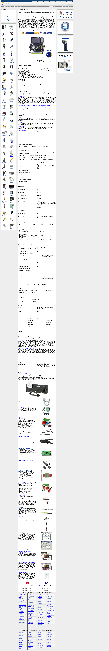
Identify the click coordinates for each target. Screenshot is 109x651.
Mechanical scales (30, 646)
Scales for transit (49, 632)
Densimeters (20, 617)
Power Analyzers (40, 614)
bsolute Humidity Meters (22, 594)
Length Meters (30, 614)
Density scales (20, 642)
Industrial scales (30, 636)
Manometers (30, 618)
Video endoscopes (49, 622)
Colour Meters (21, 611)
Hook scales (29, 632)
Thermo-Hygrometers (50, 606)
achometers (49, 604)
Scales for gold (40, 646)
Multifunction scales (30, 648)
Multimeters (11, 35)
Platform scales (40, 637)
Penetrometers (40, 611)
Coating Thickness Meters (22, 608)
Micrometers (39, 599)
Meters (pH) (39, 595)
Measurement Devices (31, 619)
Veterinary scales (49, 642)
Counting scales (21, 640)
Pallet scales (39, 633)
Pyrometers (39, 615)
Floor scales (20, 646)
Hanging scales (21, 648)
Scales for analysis (40, 643)
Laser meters (30, 612)
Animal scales (20, 633)
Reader (39, 620)
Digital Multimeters (21, 616)
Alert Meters (20, 595)
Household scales (30, 633)
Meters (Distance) (30, 623)
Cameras (20, 606)
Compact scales (21, 639)
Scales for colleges (40, 644)
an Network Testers (31, 610)
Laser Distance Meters (31, 611)
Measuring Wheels (30, 622)
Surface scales (49, 637)
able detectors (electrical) (22, 605)
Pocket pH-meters (40, 613)
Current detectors (21, 613)
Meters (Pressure (40, 597)
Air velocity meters (21, 596)
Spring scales (49, 636)
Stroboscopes (49, 601)
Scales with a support (50, 633)
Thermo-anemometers (50, 605)
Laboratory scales (30, 642)
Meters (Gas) (39, 594)
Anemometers (20, 601)
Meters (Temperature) (40, 598)
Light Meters (30, 615)
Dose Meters (20, 619)
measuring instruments (38, 585)
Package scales (39, 632)
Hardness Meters (30, 601)
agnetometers (30, 617)
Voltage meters (49, 623)
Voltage (23, 618)
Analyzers (20, 597)
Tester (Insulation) (49, 610)
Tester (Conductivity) (50, 608)
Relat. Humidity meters (41, 623)
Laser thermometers (30, 613)
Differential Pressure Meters (22, 615)
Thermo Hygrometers (4, 55)
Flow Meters (30, 595)
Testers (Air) (49, 607)
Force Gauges (4, 42)
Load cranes (29, 643)
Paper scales (39, 634)
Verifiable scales (49, 641)
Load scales (29, 644)
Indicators (29, 606)
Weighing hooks (49, 644)
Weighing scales (49, 646)
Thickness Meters (49, 617)
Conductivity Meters (21, 612)
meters (48, 602)
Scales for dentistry (40, 645)
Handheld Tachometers (11, 42)
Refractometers (40, 622)
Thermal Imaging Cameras (50, 615)
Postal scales (39, 638)
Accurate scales (21, 632)
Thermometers (49, 616)
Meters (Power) (40, 596)
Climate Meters (21, 610)
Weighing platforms (49, 645)
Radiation (20, 618)
